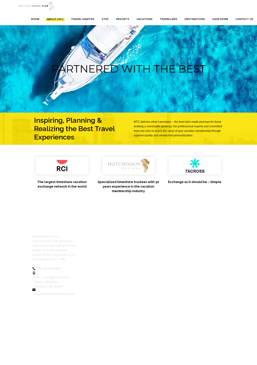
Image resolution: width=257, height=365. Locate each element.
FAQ (84, 336)
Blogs (85, 288)
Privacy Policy (90, 327)
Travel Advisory (91, 298)
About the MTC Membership (100, 236)
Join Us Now (90, 269)
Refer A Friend (91, 279)
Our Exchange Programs (97, 260)
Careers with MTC (93, 308)
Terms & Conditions (94, 317)
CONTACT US (90, 346)
